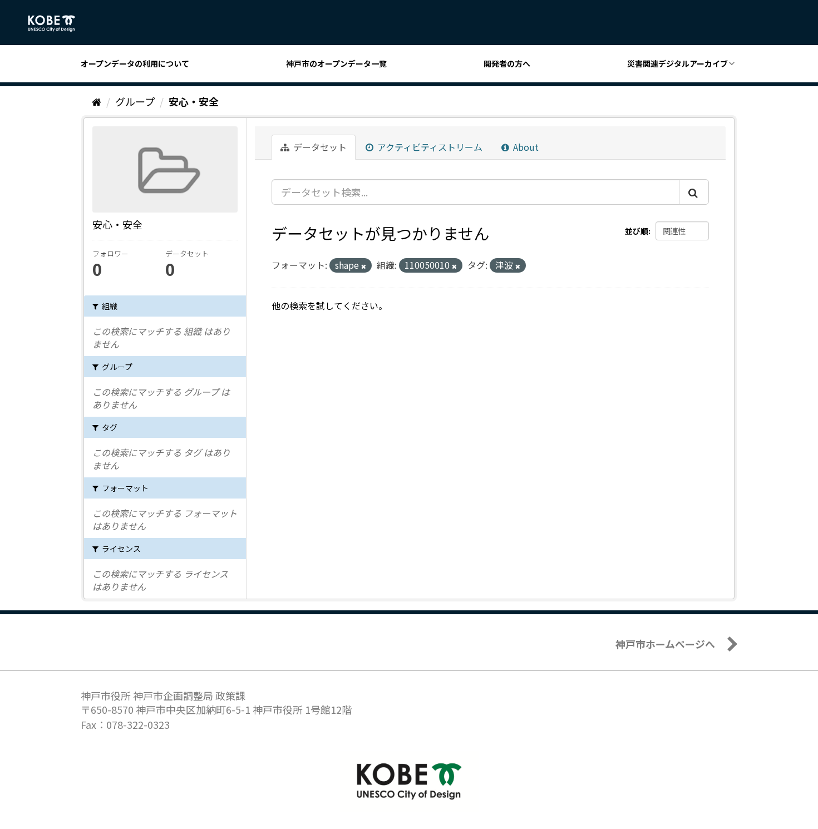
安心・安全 (194, 101)
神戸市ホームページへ (665, 643)
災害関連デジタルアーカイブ (677, 63)
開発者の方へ (507, 63)
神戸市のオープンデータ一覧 (336, 63)
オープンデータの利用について (135, 63)
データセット (319, 147)
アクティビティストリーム (428, 147)
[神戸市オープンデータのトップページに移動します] (57, 23)
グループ (135, 101)
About (525, 147)
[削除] (363, 265)
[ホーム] (96, 101)
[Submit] (694, 192)
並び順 (636, 230)
